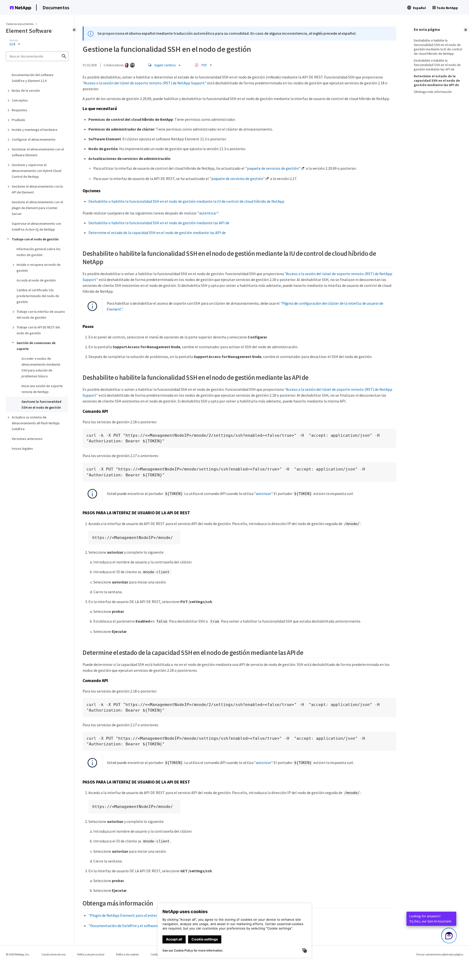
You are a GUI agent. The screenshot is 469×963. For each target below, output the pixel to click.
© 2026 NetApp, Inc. (18, 954)
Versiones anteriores (27, 439)
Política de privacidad (90, 954)
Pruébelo (18, 120)
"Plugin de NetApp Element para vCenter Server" (129, 915)
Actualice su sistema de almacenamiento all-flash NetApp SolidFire (36, 423)
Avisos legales (22, 448)
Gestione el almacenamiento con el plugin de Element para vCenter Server (37, 208)
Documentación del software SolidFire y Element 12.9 (32, 78)
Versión (13, 40)
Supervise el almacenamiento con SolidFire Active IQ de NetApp (36, 226)
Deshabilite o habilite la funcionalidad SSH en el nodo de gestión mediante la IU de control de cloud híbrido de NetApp (186, 201)
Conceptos (20, 100)
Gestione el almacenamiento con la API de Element (37, 189)
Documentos (56, 7)
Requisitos (19, 110)
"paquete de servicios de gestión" (272, 168)
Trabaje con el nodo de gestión (35, 239)
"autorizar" (263, 493)
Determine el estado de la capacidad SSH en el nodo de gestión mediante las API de (157, 232)
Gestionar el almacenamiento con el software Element (38, 152)
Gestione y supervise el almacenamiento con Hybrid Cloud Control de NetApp (36, 171)
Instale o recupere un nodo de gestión (39, 267)
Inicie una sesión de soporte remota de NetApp (42, 389)
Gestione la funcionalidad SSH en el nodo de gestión (41, 404)
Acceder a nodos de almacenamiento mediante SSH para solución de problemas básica (40, 367)
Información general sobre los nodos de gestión (39, 252)
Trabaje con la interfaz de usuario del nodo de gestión (41, 314)
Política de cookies (127, 954)
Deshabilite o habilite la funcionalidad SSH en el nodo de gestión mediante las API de (158, 222)
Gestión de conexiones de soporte (36, 346)
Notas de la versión (26, 90)
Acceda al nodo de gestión (36, 280)
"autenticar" (207, 213)
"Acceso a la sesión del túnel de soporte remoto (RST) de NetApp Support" (144, 82)
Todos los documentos (19, 24)
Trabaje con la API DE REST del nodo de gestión (38, 330)
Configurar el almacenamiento (33, 139)
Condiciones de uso (53, 954)
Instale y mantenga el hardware (34, 129)
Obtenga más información (433, 92)
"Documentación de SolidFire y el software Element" (131, 925)
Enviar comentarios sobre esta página (439, 954)
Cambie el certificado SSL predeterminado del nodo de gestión (38, 296)
